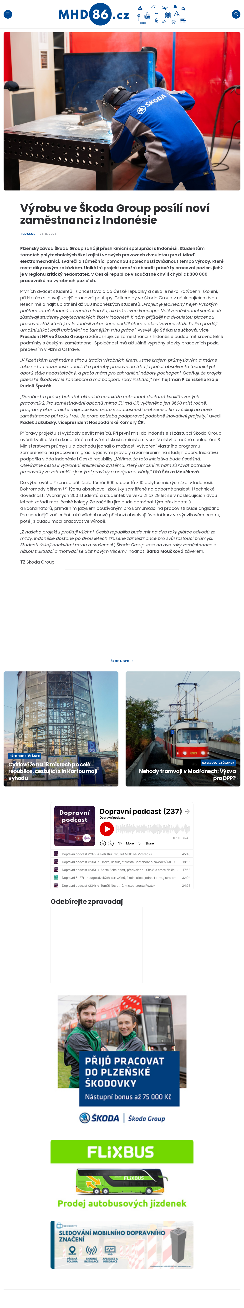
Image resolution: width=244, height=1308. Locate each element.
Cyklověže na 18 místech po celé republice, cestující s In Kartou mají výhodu (52, 771)
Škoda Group (122, 661)
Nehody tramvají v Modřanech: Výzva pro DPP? (187, 775)
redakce (28, 234)
